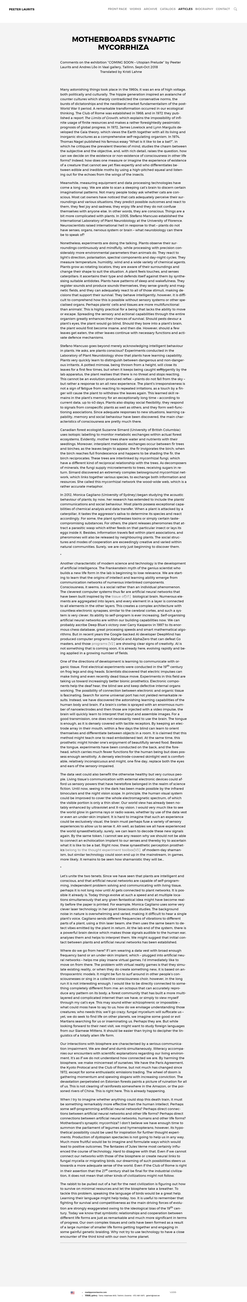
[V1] (128, 597)
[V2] (111, 644)
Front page (117, 9)
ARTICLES (185, 9)
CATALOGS (168, 9)
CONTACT (223, 9)
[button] (72, 1293)
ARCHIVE (150, 9)
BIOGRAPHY (204, 9)
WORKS (135, 9)
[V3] (137, 850)
